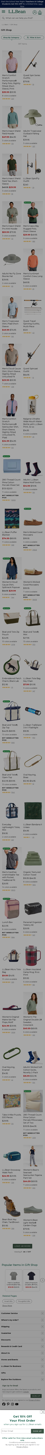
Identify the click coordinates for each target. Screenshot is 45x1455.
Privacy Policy (22, 1447)
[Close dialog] (42, 1411)
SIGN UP (37, 1431)
